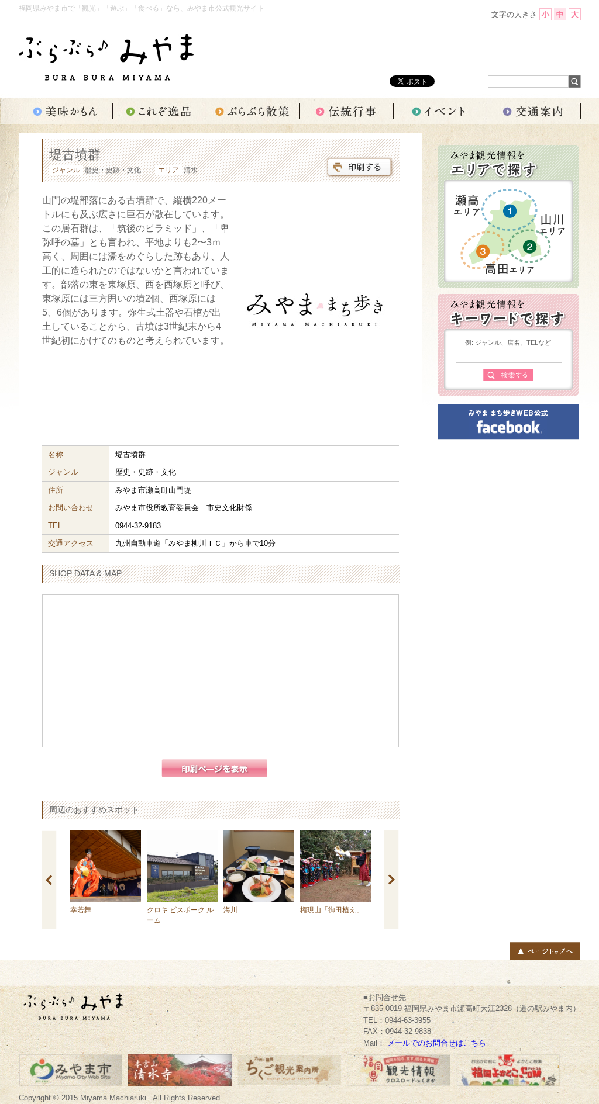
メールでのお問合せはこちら (436, 1043)
